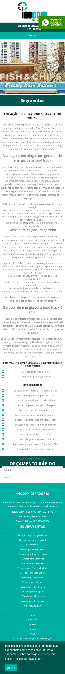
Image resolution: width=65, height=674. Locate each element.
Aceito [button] (11, 667)
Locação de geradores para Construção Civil (35, 444)
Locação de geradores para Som (35, 410)
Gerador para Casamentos (32, 549)
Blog (32, 633)
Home (33, 614)
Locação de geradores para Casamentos (35, 414)
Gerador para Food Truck (32, 586)
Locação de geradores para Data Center (35, 419)
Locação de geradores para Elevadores (35, 400)
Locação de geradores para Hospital (35, 395)
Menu (32, 35)
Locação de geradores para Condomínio (35, 424)
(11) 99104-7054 (33, 29)
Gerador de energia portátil (36, 371)
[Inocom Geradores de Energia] (32, 20)
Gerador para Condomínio (32, 563)
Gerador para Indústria (32, 596)
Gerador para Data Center (32, 572)
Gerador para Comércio (32, 558)
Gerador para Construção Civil (32, 568)
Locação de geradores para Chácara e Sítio (35, 390)
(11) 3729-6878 (28, 511)
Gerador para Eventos (32, 582)
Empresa (32, 619)
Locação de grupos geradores (35, 376)
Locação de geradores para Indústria (35, 434)
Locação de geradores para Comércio (35, 439)
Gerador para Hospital (32, 591)
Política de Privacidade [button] (28, 658)
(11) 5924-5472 (45, 511)
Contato (32, 628)
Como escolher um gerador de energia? (32, 638)
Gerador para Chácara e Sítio (32, 554)
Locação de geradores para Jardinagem (35, 405)
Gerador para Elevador (32, 577)
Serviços (32, 624)
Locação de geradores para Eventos (35, 448)
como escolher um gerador (42, 300)
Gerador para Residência (32, 600)
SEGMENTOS (32, 544)
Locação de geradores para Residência (35, 429)
